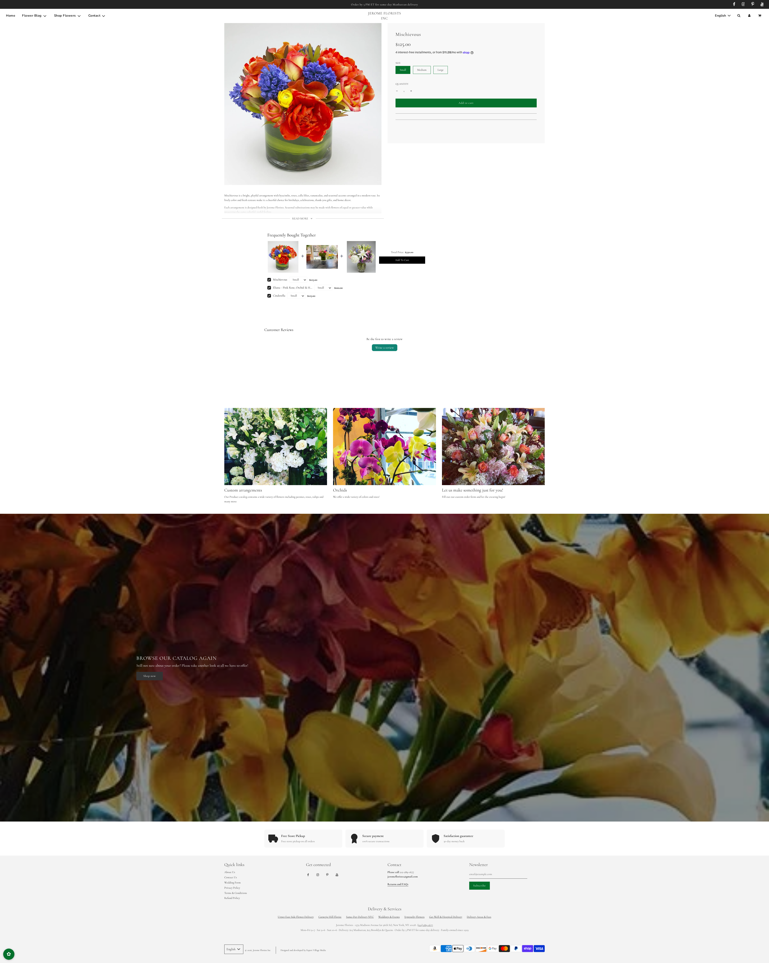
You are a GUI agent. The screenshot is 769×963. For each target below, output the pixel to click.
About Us (229, 872)
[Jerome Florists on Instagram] (742, 4)
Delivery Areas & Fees (479, 917)
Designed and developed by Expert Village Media (303, 950)
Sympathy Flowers (414, 917)
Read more (300, 218)
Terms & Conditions (235, 893)
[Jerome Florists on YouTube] (761, 4)
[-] (397, 91)
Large (441, 70)
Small (403, 70)
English (721, 15)
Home (10, 15)
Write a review (384, 348)
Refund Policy (232, 898)
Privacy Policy (232, 887)
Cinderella (279, 295)
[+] (411, 91)
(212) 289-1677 (425, 925)
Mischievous (280, 279)
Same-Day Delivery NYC (360, 917)
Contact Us (230, 877)
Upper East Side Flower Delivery (296, 917)
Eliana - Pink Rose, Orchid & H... (292, 287)
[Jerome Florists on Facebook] (733, 4)
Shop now (149, 676)
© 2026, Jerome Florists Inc (258, 950)
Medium (422, 70)
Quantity (402, 84)
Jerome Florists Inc (384, 15)
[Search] (739, 15)
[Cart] (760, 15)
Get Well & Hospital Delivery (445, 917)
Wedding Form (232, 882)
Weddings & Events (389, 917)
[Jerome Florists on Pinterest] (752, 4)
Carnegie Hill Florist (329, 917)
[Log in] (749, 15)
